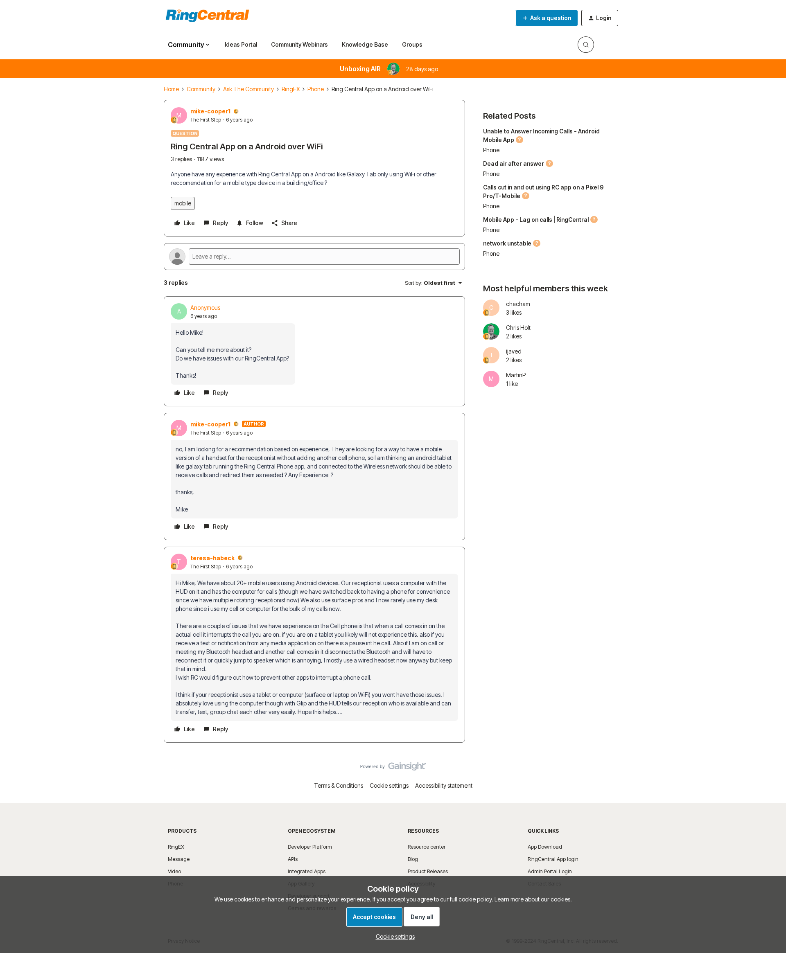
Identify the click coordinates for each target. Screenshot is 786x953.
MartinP (516, 375)
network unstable (507, 243)
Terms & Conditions (338, 785)
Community (201, 89)
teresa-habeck (212, 557)
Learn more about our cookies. (533, 899)
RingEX (291, 89)
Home (171, 89)
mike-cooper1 (210, 111)
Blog (413, 859)
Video (174, 871)
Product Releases (428, 871)
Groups (412, 44)
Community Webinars (299, 44)
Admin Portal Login (550, 871)
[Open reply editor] (314, 256)
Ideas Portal (241, 44)
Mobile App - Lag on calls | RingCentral (536, 219)
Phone (315, 89)
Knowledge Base (365, 44)
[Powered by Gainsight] (393, 768)
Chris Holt (518, 327)
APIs (293, 859)
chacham (518, 303)
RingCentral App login (553, 859)
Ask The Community (248, 89)
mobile (182, 203)
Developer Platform (310, 846)
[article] (314, 351)
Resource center (426, 846)
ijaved (514, 351)
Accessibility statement (443, 785)
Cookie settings (389, 785)
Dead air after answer (513, 163)
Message (179, 859)
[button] (546, 18)
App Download (545, 846)
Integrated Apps (306, 871)
